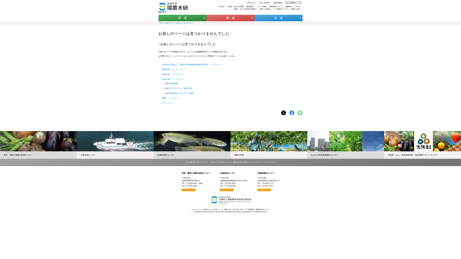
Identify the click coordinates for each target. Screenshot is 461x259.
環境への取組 (265, 9)
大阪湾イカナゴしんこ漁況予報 (178, 88)
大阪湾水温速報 (171, 83)
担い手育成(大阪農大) (248, 9)
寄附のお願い (296, 9)
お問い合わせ (251, 3)
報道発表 (250, 6)
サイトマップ (168, 103)
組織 (235, 9)
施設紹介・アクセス (293, 6)
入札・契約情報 (265, 3)
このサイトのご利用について (219, 162)
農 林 (230, 18)
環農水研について (276, 6)
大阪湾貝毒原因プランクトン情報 (179, 93)
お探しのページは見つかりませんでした (179, 23)
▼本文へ (222, 6)
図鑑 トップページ (170, 98)
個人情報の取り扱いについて (196, 162)
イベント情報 (261, 6)
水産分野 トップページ (172, 79)
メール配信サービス (280, 9)
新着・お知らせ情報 (236, 6)
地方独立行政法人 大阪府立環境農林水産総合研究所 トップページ (192, 65)
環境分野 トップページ (172, 69)
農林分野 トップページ (172, 74)
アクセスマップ (188, 190)
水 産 (278, 18)
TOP (160, 23)
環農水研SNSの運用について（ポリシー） (248, 162)
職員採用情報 (277, 3)
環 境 (182, 18)
